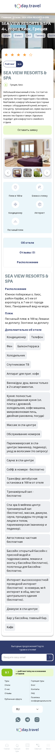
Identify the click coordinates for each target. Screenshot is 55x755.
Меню (48, 749)
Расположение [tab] (27, 262)
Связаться (37, 749)
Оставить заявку (28, 130)
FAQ (33, 693)
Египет (18, 35)
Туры (7, 681)
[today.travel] (27, 6)
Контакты (35, 689)
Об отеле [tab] (27, 242)
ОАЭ (28, 35)
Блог (33, 685)
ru (18, 709)
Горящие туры (37, 681)
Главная (7, 749)
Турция (6, 35)
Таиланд (39, 35)
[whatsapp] (18, 719)
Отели (7, 685)
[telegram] (27, 719)
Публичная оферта (13, 699)
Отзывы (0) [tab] (27, 252)
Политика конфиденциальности (41, 699)
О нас (7, 689)
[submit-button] (50, 657)
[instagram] (37, 719)
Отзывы (8, 693)
